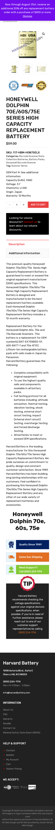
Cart (8, 764)
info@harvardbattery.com (16, 692)
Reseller (7, 723)
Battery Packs (36, 159)
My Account (12, 759)
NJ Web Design (9, 822)
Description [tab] (17, 244)
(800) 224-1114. (28, 632)
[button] (43, 34)
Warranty (8, 719)
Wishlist (10, 755)
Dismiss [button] (27, 16)
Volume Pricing (14, 768)
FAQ (5, 714)
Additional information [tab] (24, 253)
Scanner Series (19, 166)
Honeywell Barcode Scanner (21, 162)
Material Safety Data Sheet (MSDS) (21, 732)
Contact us (30, 221)
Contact (10, 750)
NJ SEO (24, 822)
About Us (8, 709)
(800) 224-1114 (33, 571)
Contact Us (9, 728)
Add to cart (38, 204)
